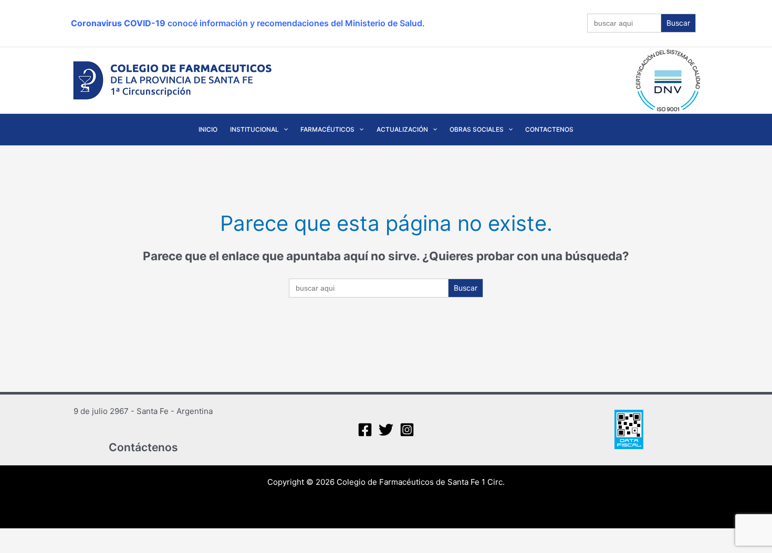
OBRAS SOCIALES (477, 129)
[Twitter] (386, 429)
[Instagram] (407, 429)
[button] (283, 129)
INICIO (208, 129)
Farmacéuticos (327, 129)
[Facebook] (365, 429)
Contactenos (549, 129)
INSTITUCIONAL (254, 129)
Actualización (402, 129)
